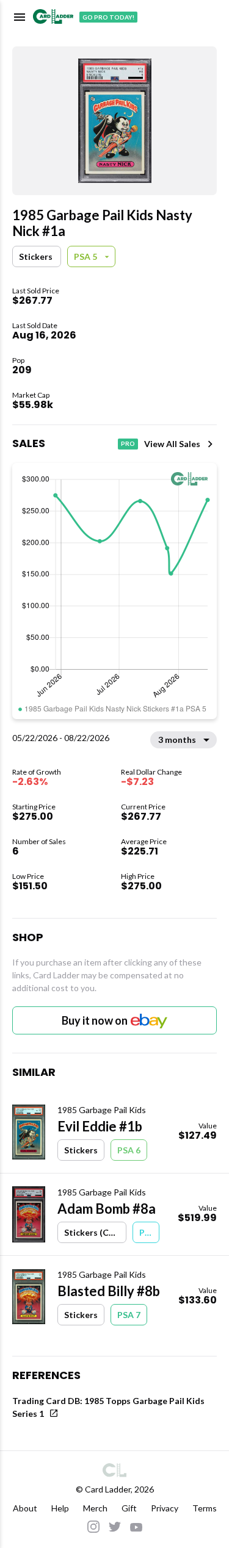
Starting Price (34, 806)
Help (60, 1508)
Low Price (28, 876)
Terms (204, 1508)
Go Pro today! (108, 17)
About (25, 1508)
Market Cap (30, 395)
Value (207, 1125)
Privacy (164, 1508)
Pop (18, 360)
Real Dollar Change (151, 771)
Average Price (144, 841)
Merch (95, 1508)
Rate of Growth (36, 771)
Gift (129, 1508)
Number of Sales (39, 841)
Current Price (143, 806)
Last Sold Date (34, 325)
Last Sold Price (35, 290)
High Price (137, 876)
